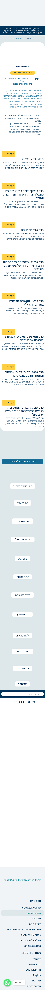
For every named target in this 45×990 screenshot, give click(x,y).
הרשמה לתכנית (33, 986)
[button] (22, 73)
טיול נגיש (36, 918)
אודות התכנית (34, 964)
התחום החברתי (34, 913)
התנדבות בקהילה (32, 945)
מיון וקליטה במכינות (31, 907)
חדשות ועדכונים (33, 969)
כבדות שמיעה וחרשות (30, 935)
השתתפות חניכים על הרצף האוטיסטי (24, 929)
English (37, 975)
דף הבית (29, 38)
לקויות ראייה (35, 924)
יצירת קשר (36, 980)
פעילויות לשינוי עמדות (30, 940)
